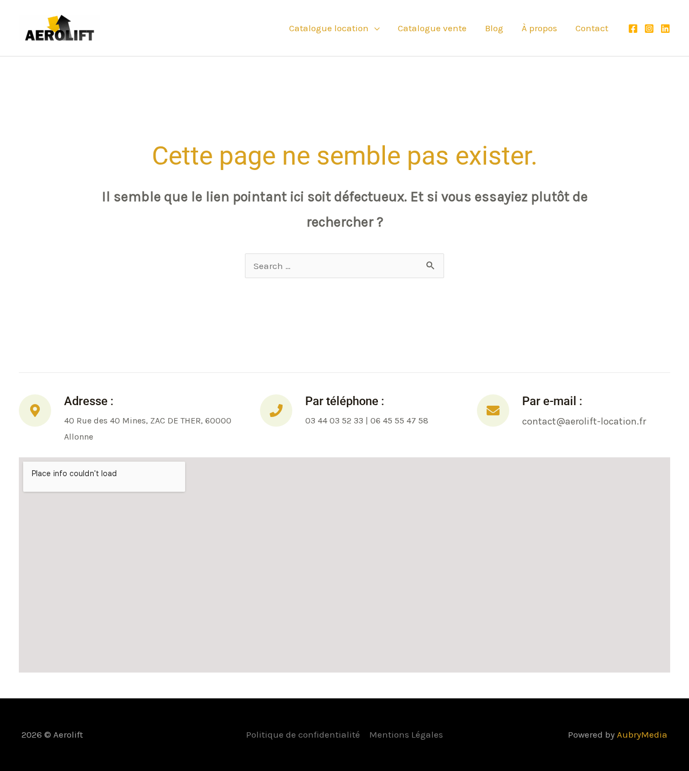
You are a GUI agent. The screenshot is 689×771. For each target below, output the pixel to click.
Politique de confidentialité (303, 734)
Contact (591, 28)
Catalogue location (329, 28)
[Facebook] (633, 28)
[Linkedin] (665, 28)
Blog (494, 28)
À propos (539, 28)
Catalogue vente (432, 28)
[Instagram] (649, 28)
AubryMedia (642, 734)
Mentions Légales (406, 734)
